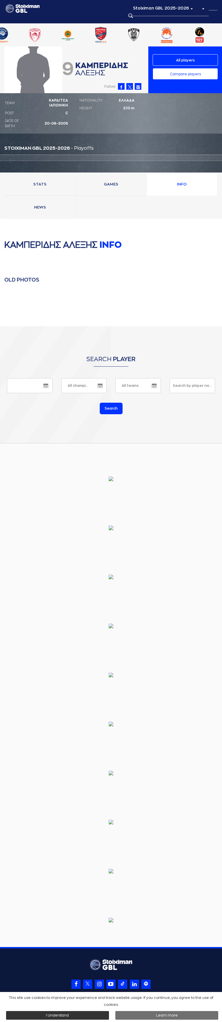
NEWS (40, 207)
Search (111, 408)
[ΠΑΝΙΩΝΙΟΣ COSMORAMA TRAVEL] (101, 35)
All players (185, 60)
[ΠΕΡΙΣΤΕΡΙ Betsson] (166, 35)
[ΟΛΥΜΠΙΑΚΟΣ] (34, 35)
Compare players (185, 74)
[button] (203, 8)
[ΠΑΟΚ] (133, 35)
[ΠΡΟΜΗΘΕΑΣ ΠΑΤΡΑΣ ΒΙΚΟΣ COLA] (199, 35)
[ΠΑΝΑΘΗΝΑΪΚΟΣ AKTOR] (68, 35)
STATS (40, 184)
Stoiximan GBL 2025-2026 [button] (161, 8)
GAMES (111, 184)
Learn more (167, 1015)
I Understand (57, 1015)
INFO (182, 184)
